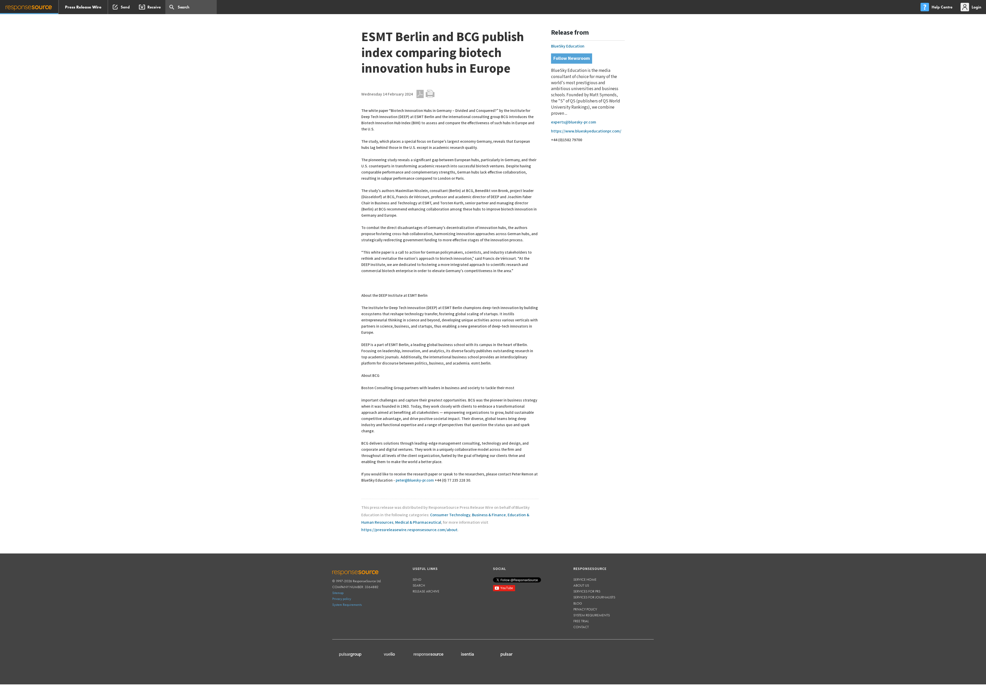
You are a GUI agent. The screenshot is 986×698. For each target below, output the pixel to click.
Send (417, 579)
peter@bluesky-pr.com (415, 480)
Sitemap (338, 592)
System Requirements (347, 604)
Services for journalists (594, 597)
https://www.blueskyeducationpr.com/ (586, 131)
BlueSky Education (567, 46)
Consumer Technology (450, 515)
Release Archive (426, 591)
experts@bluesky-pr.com (573, 122)
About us (581, 585)
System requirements (591, 615)
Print (430, 94)
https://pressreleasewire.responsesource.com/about (409, 530)
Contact (581, 627)
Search (419, 585)
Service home (584, 579)
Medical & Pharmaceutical (418, 522)
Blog (577, 603)
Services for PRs (586, 591)
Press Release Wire (83, 7)
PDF (420, 94)
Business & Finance (489, 515)
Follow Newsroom (571, 58)
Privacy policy (341, 598)
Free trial (581, 621)
